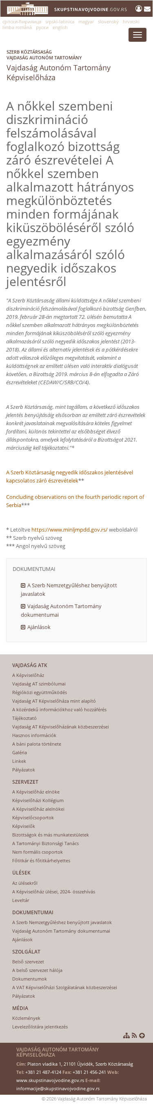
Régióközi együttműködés (39, 692)
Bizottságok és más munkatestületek (50, 835)
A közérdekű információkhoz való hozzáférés (59, 709)
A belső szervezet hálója (37, 970)
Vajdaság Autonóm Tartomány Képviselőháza (59, 65)
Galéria (19, 752)
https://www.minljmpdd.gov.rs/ (70, 529)
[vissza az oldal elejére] (142, 1035)
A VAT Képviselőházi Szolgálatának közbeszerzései (64, 987)
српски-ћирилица (21, 21)
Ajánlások (39, 627)
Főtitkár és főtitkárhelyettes (41, 860)
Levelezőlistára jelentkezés (40, 1027)
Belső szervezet (28, 961)
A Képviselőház (28, 675)
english (60, 27)
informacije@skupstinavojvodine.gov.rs (58, 1088)
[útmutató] (126, 1035)
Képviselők (23, 826)
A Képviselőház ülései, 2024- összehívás (53, 891)
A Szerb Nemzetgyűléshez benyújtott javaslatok (69, 589)
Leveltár (20, 900)
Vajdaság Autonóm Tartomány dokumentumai (61, 610)
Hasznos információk (34, 735)
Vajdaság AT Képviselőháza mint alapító (54, 701)
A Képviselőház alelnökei (38, 809)
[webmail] (147, 8)
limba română (17, 27)
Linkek (19, 761)
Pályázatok (23, 770)
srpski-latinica (59, 21)
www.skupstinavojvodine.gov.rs (50, 1080)
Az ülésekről (25, 883)
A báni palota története (36, 744)
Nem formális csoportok (37, 852)
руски (42, 27)
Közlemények (26, 1018)
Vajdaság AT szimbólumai (39, 684)
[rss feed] (134, 1035)
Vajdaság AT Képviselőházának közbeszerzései (60, 727)
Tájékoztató (24, 718)
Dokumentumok (29, 979)
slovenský (108, 21)
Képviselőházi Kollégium (38, 800)
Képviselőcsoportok (33, 817)
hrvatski (131, 21)
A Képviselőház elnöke (36, 792)
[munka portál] (139, 8)
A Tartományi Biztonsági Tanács (45, 843)
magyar (86, 21)
